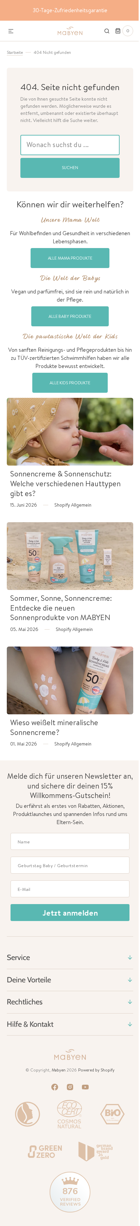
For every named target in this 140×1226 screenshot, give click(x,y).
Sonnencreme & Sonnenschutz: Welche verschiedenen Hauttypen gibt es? (65, 502)
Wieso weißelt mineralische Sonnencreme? (54, 746)
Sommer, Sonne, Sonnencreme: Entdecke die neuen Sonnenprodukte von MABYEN (61, 626)
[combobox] (67, 163)
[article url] (67, 450)
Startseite (15, 52)
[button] (10, 31)
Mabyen (56, 1088)
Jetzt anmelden (67, 931)
